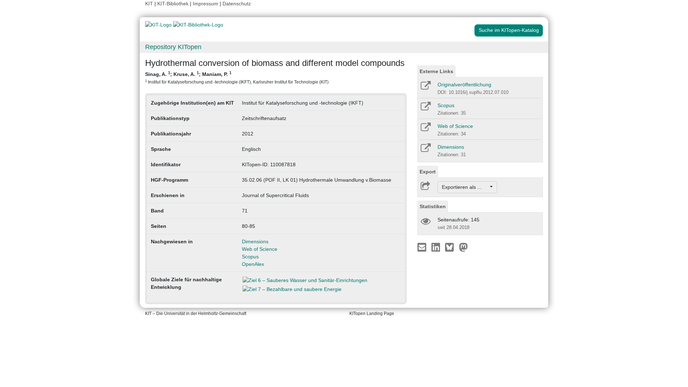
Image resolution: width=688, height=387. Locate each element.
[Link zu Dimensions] (425, 150)
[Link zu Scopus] (425, 108)
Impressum (205, 3)
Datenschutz (237, 3)
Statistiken (433, 206)
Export (428, 172)
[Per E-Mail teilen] (422, 247)
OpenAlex (253, 264)
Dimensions (255, 241)
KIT (149, 3)
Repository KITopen (173, 47)
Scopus (250, 256)
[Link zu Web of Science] (425, 129)
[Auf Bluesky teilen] (451, 247)
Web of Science (259, 249)
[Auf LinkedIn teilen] (436, 247)
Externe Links (436, 71)
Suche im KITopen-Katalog (509, 30)
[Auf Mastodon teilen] (463, 247)
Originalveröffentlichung (464, 84)
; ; (237, 77)
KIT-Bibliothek (173, 3)
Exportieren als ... (465, 187)
